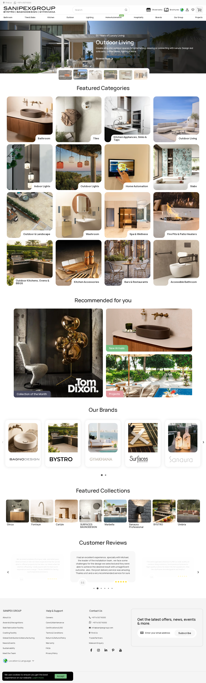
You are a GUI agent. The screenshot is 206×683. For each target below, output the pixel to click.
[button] (104, 58)
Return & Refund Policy (56, 638)
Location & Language (20, 660)
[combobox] (101, 10)
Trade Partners (95, 638)
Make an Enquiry (96, 643)
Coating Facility (9, 633)
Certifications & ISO (54, 628)
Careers (49, 618)
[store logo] (29, 10)
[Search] (126, 9)
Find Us (94, 633)
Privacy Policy (51, 653)
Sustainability (9, 648)
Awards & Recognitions (13, 623)
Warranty (50, 643)
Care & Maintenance (55, 623)
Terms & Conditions (54, 633)
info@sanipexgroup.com (102, 628)
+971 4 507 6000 (99, 618)
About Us (7, 618)
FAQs (48, 648)
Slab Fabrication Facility (13, 628)
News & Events (9, 643)
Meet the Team (9, 653)
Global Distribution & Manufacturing (19, 638)
